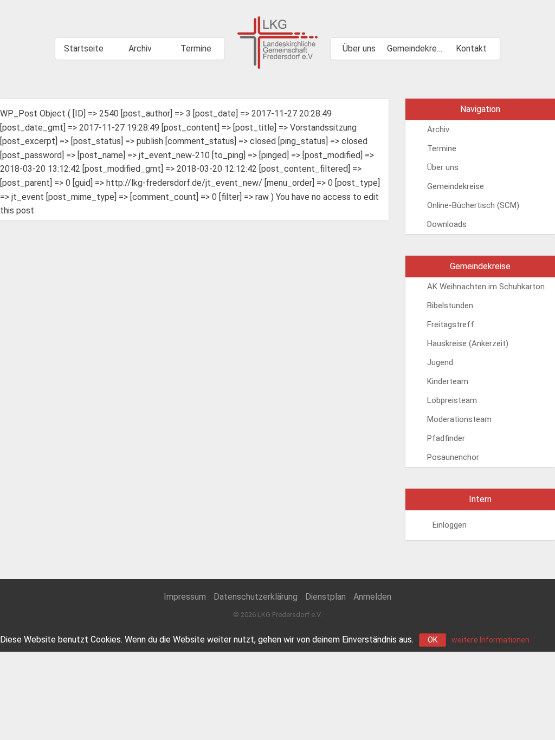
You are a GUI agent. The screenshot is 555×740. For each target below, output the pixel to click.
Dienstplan (325, 597)
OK (432, 639)
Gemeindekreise (415, 48)
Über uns (359, 48)
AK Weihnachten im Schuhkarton (486, 286)
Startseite (84, 48)
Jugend (440, 362)
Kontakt (471, 48)
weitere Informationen (490, 639)
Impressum (185, 597)
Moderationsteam (459, 419)
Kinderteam (447, 381)
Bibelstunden (450, 305)
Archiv (140, 48)
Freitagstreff (450, 324)
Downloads (447, 224)
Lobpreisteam (452, 400)
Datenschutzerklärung (256, 597)
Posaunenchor (453, 457)
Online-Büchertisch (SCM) (473, 205)
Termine (195, 48)
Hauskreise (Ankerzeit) (467, 343)
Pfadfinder (446, 438)
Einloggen (450, 525)
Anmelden (372, 597)
